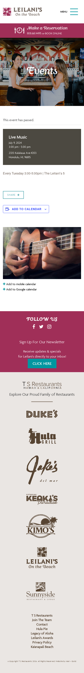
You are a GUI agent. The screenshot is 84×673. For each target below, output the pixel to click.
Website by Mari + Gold (65, 661)
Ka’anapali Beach (42, 647)
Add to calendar (26, 209)
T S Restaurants (42, 615)
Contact (42, 624)
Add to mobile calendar (20, 284)
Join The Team (42, 620)
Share (11, 194)
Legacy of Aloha (42, 633)
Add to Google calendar (21, 289)
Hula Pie (42, 629)
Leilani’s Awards (42, 638)
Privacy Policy (42, 642)
